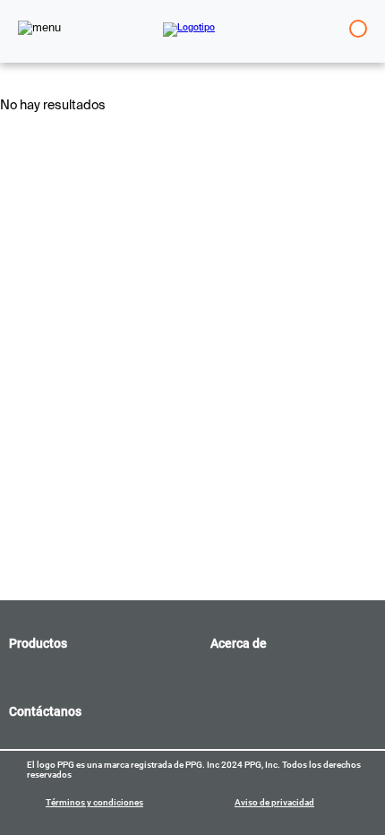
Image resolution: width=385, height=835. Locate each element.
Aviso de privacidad (274, 802)
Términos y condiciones (94, 802)
